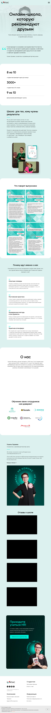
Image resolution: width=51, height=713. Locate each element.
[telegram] (7, 686)
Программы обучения (32, 684)
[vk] (9, 686)
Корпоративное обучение (13, 696)
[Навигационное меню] (49, 2)
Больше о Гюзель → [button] (11, 462)
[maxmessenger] (14, 686)
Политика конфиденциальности (34, 698)
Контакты (29, 701)
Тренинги (9, 698)
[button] (19, 637)
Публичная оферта (31, 696)
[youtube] (12, 686)
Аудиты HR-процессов (12, 701)
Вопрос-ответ (30, 686)
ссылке (13, 711)
